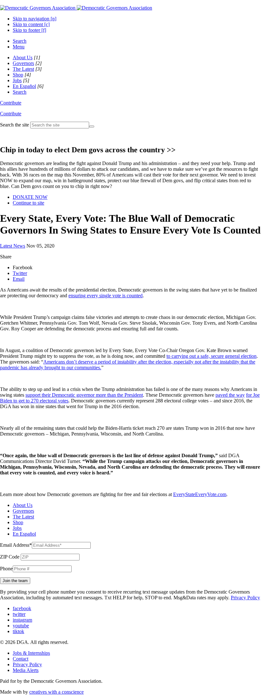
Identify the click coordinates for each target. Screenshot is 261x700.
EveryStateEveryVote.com (199, 494)
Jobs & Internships (31, 653)
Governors (23, 63)
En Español (24, 86)
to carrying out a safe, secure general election (211, 356)
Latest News (12, 246)
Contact (20, 658)
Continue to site (28, 203)
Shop (18, 74)
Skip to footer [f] (29, 30)
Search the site (14, 124)
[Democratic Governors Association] (76, 8)
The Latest (23, 69)
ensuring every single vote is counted (105, 295)
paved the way (230, 395)
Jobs (17, 80)
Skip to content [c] (31, 24)
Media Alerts (26, 670)
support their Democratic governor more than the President (84, 395)
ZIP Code (9, 556)
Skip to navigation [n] (34, 18)
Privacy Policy (245, 597)
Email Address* (16, 545)
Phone (6, 568)
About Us (22, 57)
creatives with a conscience (56, 692)
